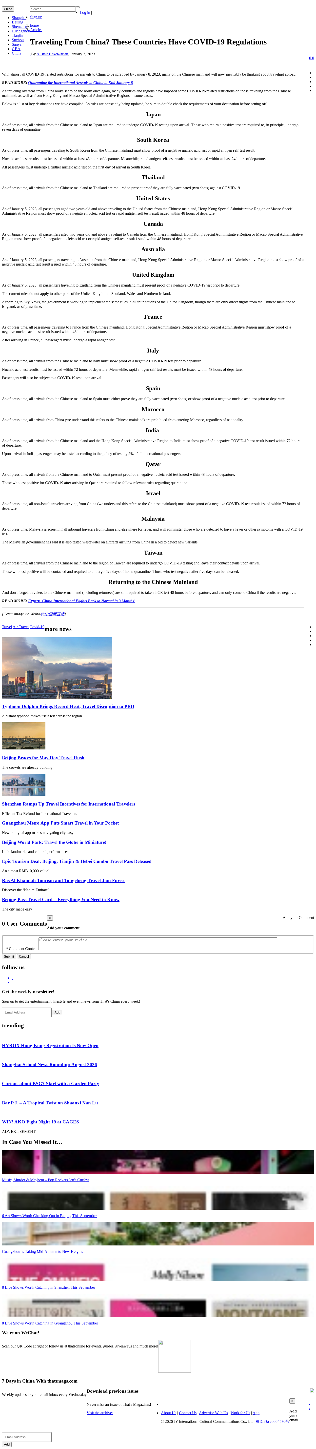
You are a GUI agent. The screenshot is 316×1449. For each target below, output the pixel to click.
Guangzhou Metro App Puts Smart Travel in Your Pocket (60, 823)
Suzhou (18, 40)
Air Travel (21, 627)
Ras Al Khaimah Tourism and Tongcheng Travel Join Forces (63, 880)
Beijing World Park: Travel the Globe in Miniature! (54, 842)
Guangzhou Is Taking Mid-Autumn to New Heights (42, 1251)
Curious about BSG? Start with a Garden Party (50, 1083)
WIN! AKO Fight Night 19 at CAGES (40, 1121)
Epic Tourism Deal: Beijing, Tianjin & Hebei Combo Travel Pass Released (77, 861)
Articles (36, 30)
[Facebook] (163, 982)
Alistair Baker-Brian (52, 54)
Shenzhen (19, 26)
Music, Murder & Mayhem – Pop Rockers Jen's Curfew (45, 1180)
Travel (7, 627)
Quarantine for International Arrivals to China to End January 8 (80, 83)
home (34, 25)
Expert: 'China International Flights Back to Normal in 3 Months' (81, 601)
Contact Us (188, 1413)
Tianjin (17, 35)
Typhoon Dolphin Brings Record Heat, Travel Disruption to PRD (68, 706)
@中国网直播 (52, 614)
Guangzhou (21, 31)
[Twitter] (163, 978)
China (8, 9)
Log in (85, 12)
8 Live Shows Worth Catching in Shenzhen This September (48, 1287)
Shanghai (19, 18)
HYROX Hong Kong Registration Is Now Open (50, 1045)
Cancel (24, 956)
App (256, 1413)
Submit (9, 956)
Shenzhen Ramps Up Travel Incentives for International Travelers (68, 804)
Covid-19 (37, 627)
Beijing (17, 22)
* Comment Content (22, 949)
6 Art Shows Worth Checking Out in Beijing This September (49, 1216)
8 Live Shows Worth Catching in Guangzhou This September (50, 1323)
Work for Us (240, 1413)
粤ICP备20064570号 (272, 1421)
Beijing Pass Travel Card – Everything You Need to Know (60, 899)
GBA (16, 49)
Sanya (16, 44)
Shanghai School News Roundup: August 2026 (49, 1064)
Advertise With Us (213, 1413)
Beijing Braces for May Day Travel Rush (43, 757)
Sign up (36, 17)
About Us (168, 1413)
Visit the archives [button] (100, 1413)
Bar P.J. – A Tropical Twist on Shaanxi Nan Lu (50, 1102)
